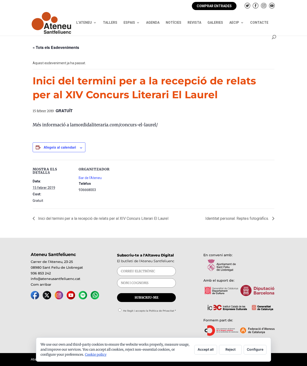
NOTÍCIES (173, 22)
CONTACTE (259, 22)
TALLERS (110, 22)
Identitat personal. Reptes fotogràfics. (237, 218)
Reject (230, 349)
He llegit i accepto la (149, 310)
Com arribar (41, 284)
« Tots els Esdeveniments (56, 47)
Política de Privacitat (161, 310)
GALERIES (215, 22)
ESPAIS (129, 22)
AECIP (234, 22)
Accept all (206, 349)
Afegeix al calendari (60, 147)
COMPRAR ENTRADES (214, 6)
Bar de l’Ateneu (90, 178)
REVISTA (194, 22)
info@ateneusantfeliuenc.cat (55, 279)
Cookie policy (95, 354)
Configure (255, 349)
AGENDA (152, 22)
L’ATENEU (84, 22)
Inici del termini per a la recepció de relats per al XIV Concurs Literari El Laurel (102, 218)
